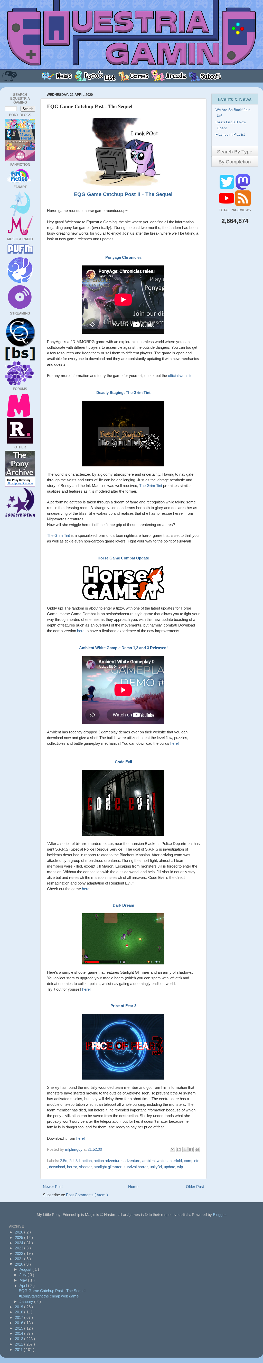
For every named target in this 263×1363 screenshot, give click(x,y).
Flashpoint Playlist (231, 134)
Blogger (219, 1214)
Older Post (195, 1186)
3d (78, 1160)
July (23, 1275)
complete (191, 1160)
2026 (19, 1232)
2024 (19, 1243)
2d (71, 1160)
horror (72, 1167)
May (24, 1280)
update (169, 1167)
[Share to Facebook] (191, 1149)
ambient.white (153, 1160)
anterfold (174, 1160)
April (24, 1285)
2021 (19, 1259)
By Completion (235, 161)
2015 (19, 1328)
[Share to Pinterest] (197, 1149)
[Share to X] (184, 1149)
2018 (19, 1312)
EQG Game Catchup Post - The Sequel (52, 1290)
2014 (19, 1333)
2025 (19, 1237)
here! (174, 743)
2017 (19, 1317)
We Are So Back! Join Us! (233, 113)
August (26, 1269)
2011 (19, 1349)
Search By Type (234, 151)
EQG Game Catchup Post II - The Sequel (123, 194)
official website (180, 375)
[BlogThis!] (178, 1149)
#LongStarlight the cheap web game (49, 1296)
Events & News (235, 99)
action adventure (107, 1160)
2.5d (63, 1160)
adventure (132, 1160)
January (27, 1301)
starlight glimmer (107, 1167)
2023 (19, 1248)
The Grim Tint (150, 485)
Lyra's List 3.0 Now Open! (231, 125)
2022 (19, 1253)
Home (133, 1186)
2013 (19, 1339)
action (87, 1160)
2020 (19, 1264)
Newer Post (53, 1186)
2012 (19, 1344)
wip (180, 1167)
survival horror (136, 1167)
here (80, 631)
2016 (19, 1323)
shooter (85, 1167)
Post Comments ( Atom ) (87, 1195)
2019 (19, 1307)
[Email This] (172, 1149)
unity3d (156, 1167)
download (57, 1167)
